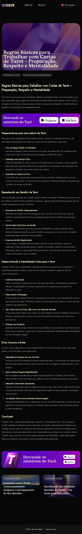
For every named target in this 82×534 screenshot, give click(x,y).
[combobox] (69, 5)
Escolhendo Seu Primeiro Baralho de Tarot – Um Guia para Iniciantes (59, 490)
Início (28, 5)
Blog (41, 5)
